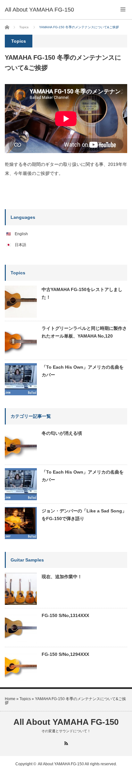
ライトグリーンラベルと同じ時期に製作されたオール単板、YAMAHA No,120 (84, 332)
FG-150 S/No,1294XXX (65, 654)
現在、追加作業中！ (62, 576)
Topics (25, 699)
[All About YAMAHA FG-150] (39, 10)
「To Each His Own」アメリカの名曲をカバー (83, 371)
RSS (66, 743)
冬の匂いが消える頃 (62, 433)
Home (10, 699)
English (21, 234)
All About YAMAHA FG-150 (66, 722)
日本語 (20, 245)
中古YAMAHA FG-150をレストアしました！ (82, 293)
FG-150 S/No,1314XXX (65, 615)
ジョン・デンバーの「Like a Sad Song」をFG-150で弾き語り (84, 514)
